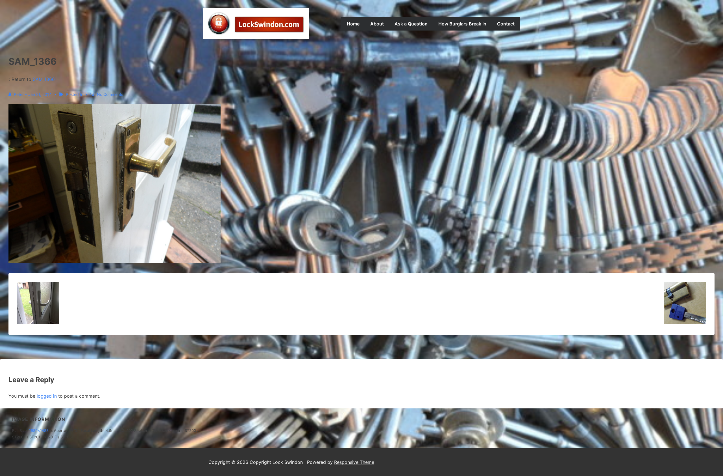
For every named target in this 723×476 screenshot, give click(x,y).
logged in (47, 396)
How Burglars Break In (462, 24)
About (377, 24)
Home (353, 24)
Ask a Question (411, 24)
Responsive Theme (354, 462)
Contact (506, 24)
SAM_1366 (44, 79)
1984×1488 (39, 430)
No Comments (110, 94)
